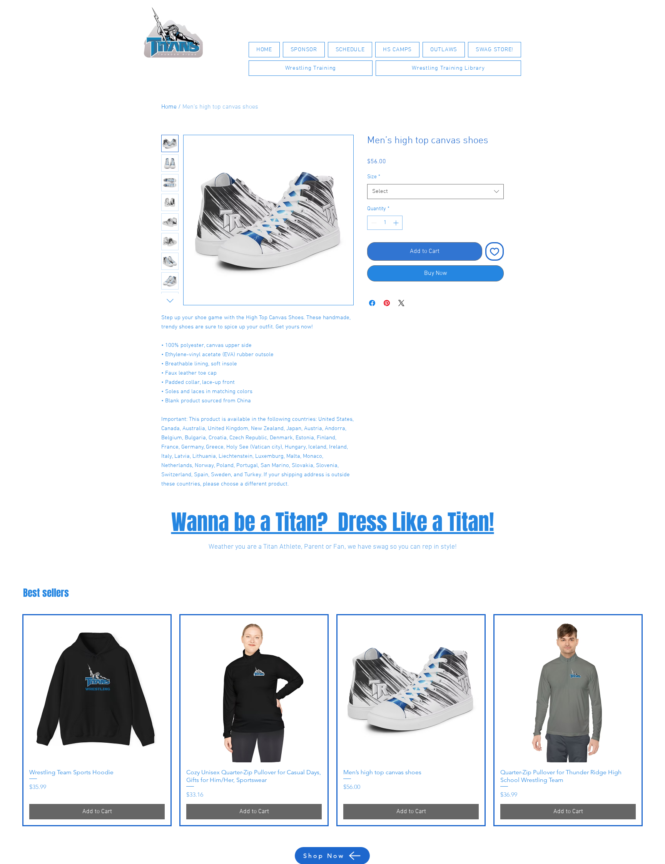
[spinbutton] (385, 222)
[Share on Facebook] (372, 303)
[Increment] (396, 222)
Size (373, 177)
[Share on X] (401, 303)
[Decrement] (373, 222)
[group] (332, 720)
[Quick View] (96, 688)
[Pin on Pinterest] (386, 303)
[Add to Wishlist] (494, 251)
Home (169, 107)
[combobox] (435, 191)
